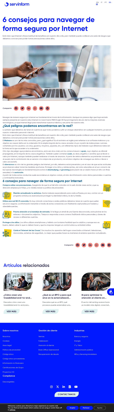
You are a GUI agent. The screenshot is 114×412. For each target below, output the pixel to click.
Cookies (6, 341)
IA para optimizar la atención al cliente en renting (93, 298)
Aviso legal (7, 345)
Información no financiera (13, 363)
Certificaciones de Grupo (13, 367)
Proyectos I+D (8, 372)
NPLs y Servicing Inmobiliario (85, 354)
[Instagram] (51, 387)
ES (110, 2)
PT (106, 2)
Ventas (41, 336)
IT (101, 2)
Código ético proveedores (14, 359)
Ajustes (99, 408)
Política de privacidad (11, 350)
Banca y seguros (81, 336)
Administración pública (83, 350)
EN (97, 2)
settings (12, 410)
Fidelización (43, 341)
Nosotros (6, 336)
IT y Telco (78, 345)
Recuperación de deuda (49, 354)
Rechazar (86, 408)
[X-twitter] (57, 387)
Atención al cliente (46, 345)
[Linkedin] (63, 387)
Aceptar (72, 408)
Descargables (8, 382)
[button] (16, 108)
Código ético (8, 354)
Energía (77, 341)
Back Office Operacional (49, 350)
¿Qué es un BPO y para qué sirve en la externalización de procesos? (57, 298)
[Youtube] (76, 387)
